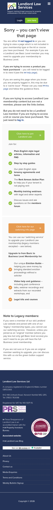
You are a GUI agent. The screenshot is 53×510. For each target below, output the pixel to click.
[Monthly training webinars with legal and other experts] (26, 193)
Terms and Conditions (12, 477)
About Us (7, 456)
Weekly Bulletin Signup (13, 483)
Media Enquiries (10, 472)
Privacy (6, 461)
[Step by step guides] (21, 163)
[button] (26, 135)
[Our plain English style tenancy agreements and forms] (26, 172)
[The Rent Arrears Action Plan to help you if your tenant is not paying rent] (26, 183)
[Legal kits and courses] (23, 299)
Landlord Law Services (24, 8)
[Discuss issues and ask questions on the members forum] (26, 203)
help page (31, 72)
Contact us (7, 466)
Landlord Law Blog (15, 441)
